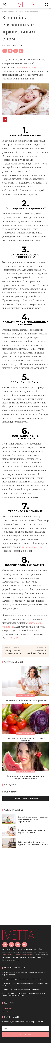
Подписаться (25, 1034)
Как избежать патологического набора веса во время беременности (33, 819)
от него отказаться (32, 546)
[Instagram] (11, 944)
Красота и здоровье (15, 11)
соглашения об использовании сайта (17, 955)
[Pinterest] (15, 51)
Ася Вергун (17, 45)
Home (4, 11)
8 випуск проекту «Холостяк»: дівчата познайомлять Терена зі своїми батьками (23, 994)
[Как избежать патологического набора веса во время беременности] (9, 819)
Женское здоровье (32, 11)
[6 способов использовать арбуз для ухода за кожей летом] (25, 756)
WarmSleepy (15, 638)
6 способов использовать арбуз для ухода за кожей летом (25, 777)
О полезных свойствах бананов (36, 651)
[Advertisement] (25, 883)
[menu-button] (4, 5)
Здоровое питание (25, 696)
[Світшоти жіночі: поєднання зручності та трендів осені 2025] (9, 843)
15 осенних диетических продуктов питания (26, 739)
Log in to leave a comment (25, 798)
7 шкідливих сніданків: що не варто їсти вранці (26, 701)
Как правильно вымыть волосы (13, 651)
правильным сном (26, 67)
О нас (7, 1012)
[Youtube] (24, 944)
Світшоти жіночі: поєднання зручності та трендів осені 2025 (33, 843)
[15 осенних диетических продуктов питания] (25, 719)
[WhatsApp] (21, 51)
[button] (46, 4)
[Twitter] (10, 51)
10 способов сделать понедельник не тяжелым (21, 989)
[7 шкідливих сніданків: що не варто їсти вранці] (25, 681)
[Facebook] (4, 51)
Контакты (8, 1009)
